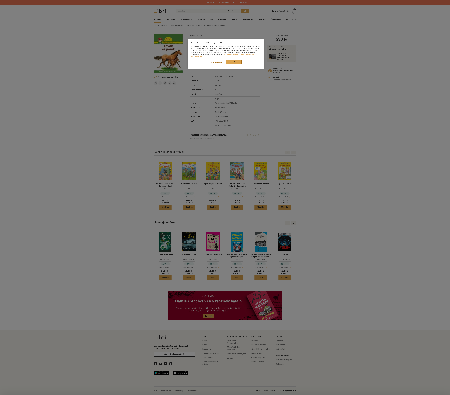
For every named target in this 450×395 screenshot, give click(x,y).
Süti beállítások (217, 62)
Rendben (234, 62)
